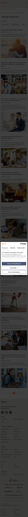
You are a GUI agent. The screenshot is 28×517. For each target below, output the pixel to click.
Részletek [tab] (12, 248)
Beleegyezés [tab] (5, 248)
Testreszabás (13, 267)
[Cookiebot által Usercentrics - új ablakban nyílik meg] (20, 244)
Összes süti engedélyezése (14, 263)
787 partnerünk (8, 254)
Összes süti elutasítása (14, 272)
